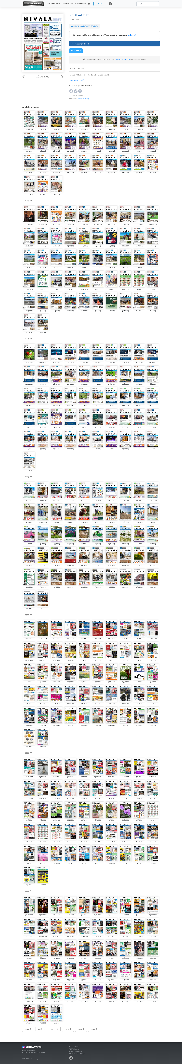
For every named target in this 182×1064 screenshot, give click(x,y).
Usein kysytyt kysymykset (34, 1053)
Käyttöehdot (75, 1047)
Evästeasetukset (77, 1054)
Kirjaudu (99, 4)
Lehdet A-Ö (67, 4)
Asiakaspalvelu (29, 1050)
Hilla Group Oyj (83, 99)
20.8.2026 (132, 35)
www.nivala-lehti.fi (76, 80)
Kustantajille (75, 1051)
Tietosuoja (74, 1049)
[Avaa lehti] (29, 119)
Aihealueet (80, 4)
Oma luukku (54, 4)
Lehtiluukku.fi (34, 1047)
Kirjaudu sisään (123, 59)
